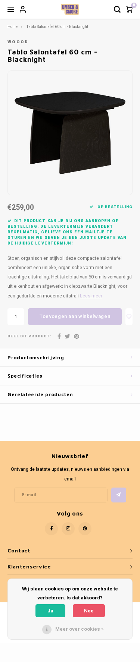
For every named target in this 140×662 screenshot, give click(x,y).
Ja (50, 610)
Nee (89, 610)
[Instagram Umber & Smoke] (68, 528)
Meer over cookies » (79, 629)
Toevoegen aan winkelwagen (75, 316)
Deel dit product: (29, 336)
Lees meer (91, 296)
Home (12, 26)
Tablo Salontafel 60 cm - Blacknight (57, 26)
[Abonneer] (118, 495)
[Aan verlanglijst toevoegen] (129, 316)
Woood (18, 42)
